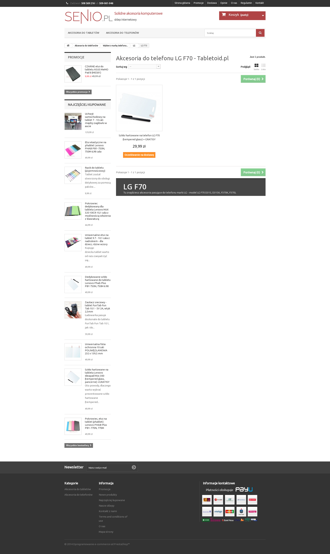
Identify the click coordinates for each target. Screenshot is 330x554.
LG (134, 45)
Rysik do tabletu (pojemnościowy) (95, 169)
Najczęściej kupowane (87, 104)
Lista (263, 69)
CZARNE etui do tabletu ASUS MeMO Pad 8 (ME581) (96, 69)
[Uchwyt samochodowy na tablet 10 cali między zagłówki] (73, 121)
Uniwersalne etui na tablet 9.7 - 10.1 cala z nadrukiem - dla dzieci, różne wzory (97, 239)
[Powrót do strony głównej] (68, 45)
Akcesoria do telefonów (122, 32)
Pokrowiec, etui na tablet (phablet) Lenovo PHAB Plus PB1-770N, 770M (96, 423)
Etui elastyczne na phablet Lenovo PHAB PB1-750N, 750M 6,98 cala (95, 147)
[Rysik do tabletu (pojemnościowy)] (73, 175)
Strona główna (182, 3)
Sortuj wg (121, 66)
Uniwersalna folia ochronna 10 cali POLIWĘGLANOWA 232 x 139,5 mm (96, 349)
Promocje (199, 3)
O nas (234, 3)
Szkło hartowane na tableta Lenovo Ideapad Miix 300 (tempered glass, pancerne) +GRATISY (97, 375)
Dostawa (212, 3)
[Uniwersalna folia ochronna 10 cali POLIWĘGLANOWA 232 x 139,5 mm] (73, 351)
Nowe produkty (108, 494)
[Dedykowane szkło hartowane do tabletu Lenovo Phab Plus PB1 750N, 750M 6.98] (73, 284)
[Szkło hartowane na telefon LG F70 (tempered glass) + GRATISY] (139, 108)
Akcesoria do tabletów (83, 32)
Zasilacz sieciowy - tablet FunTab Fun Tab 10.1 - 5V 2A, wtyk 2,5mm (97, 307)
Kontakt (260, 3)
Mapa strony (106, 531)
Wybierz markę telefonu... (115, 45)
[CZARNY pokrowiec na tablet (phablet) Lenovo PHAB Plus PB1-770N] (73, 426)
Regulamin (246, 3)
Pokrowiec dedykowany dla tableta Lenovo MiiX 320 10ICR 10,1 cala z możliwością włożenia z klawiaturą (98, 211)
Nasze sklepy (106, 505)
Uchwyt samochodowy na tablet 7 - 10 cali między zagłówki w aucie (96, 120)
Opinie (223, 3)
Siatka (256, 69)
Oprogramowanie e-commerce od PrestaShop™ (101, 544)
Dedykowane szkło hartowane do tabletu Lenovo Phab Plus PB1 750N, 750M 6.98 (98, 281)
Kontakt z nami (108, 511)
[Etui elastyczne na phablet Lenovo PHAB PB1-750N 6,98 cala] (73, 149)
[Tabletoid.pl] (113, 16)
